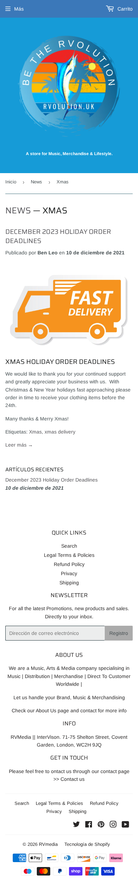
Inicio (10, 181)
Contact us (73, 779)
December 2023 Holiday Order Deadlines (58, 236)
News (36, 181)
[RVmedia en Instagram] (113, 825)
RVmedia (48, 844)
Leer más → (19, 445)
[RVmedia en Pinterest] (101, 825)
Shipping (69, 582)
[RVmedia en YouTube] (125, 825)
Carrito (124, 9)
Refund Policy (69, 564)
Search (69, 546)
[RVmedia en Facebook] (88, 825)
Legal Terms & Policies (69, 555)
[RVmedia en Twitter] (76, 825)
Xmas (35, 432)
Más (19, 9)
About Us (46, 710)
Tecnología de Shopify (87, 844)
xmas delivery (60, 432)
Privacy (69, 573)
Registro (118, 633)
